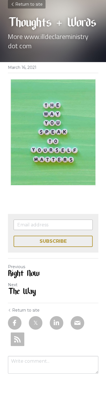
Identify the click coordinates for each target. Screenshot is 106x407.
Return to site (29, 4)
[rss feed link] (17, 339)
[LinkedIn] (56, 323)
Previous (16, 266)
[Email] (77, 323)
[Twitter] (35, 323)
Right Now (23, 274)
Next (13, 284)
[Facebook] (14, 323)
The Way (22, 292)
